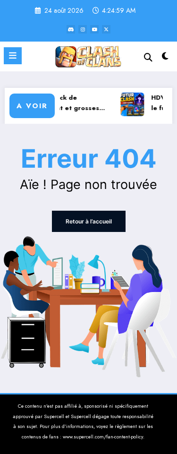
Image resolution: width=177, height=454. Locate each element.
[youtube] (94, 29)
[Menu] (13, 55)
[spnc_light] (165, 58)
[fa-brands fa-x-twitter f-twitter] (106, 29)
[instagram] (82, 29)
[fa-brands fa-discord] (71, 29)
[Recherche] (148, 57)
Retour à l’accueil (89, 221)
